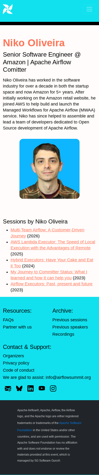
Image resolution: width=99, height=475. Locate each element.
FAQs (8, 319)
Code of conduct (18, 370)
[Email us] (8, 388)
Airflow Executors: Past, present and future (52, 283)
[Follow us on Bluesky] (19, 388)
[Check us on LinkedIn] (30, 388)
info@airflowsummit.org (68, 377)
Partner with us (17, 327)
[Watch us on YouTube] (42, 388)
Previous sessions (69, 319)
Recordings (63, 334)
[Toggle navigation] (89, 9)
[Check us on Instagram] (53, 388)
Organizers (13, 355)
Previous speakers (70, 327)
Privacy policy (16, 363)
